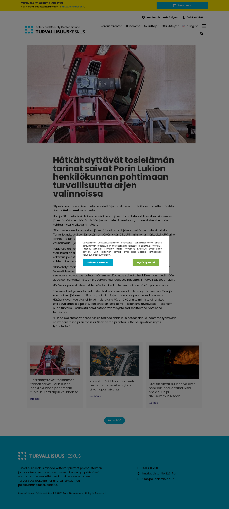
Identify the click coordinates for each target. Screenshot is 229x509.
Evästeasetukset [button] (97, 262)
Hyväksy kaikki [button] (146, 262)
